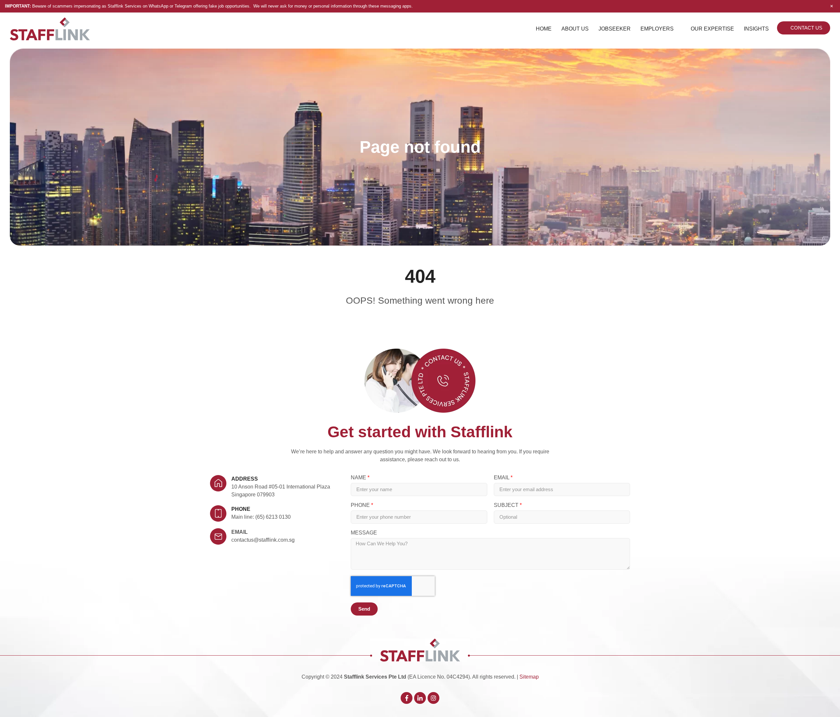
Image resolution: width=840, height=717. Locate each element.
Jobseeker (614, 29)
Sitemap (529, 677)
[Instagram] (433, 698)
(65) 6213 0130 (273, 517)
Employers (657, 29)
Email (239, 532)
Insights (756, 29)
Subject (507, 505)
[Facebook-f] (406, 698)
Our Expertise (712, 29)
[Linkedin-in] (420, 698)
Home (544, 29)
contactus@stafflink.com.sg (263, 540)
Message (364, 532)
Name (359, 477)
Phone (361, 505)
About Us (575, 29)
